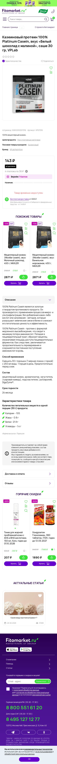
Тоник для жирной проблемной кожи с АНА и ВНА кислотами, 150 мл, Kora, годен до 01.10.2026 (15, 538)
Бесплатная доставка (19, 199)
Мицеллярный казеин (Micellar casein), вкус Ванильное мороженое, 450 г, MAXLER (43, 260)
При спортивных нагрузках (28, 140)
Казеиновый (33, 145)
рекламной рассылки (41, 695)
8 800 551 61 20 (24, 707)
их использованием (43, 751)
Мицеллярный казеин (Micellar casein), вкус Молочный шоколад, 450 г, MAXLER (15, 259)
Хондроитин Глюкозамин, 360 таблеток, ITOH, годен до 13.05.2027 (43, 536)
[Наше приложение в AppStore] (12, 649)
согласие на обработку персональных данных (30, 693)
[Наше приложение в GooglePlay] (26, 649)
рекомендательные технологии (38, 749)
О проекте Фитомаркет (45, 27)
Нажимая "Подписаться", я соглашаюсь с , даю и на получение (31, 691)
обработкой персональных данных (20, 754)
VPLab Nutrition (16, 149)
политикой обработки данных (26, 690)
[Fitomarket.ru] (14, 11)
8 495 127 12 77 (23, 719)
